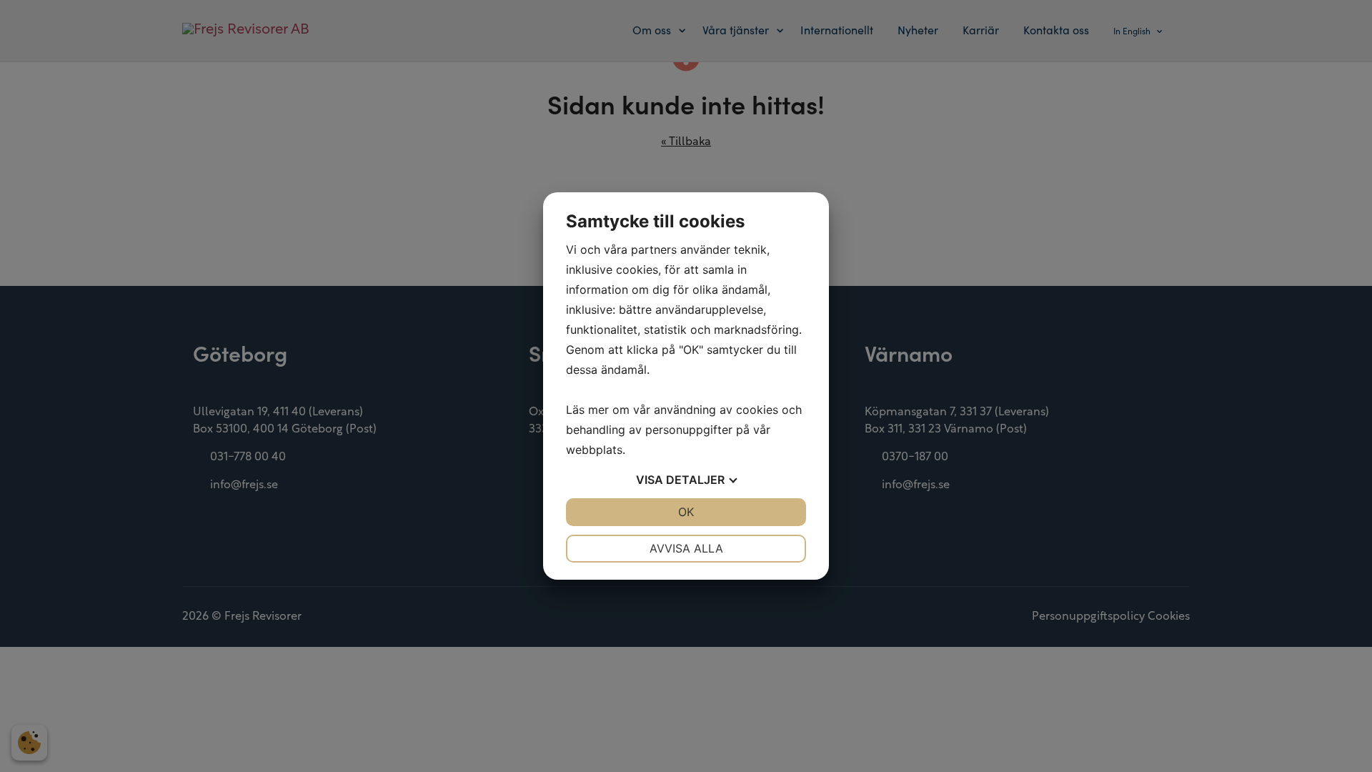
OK (686, 512)
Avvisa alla (686, 548)
